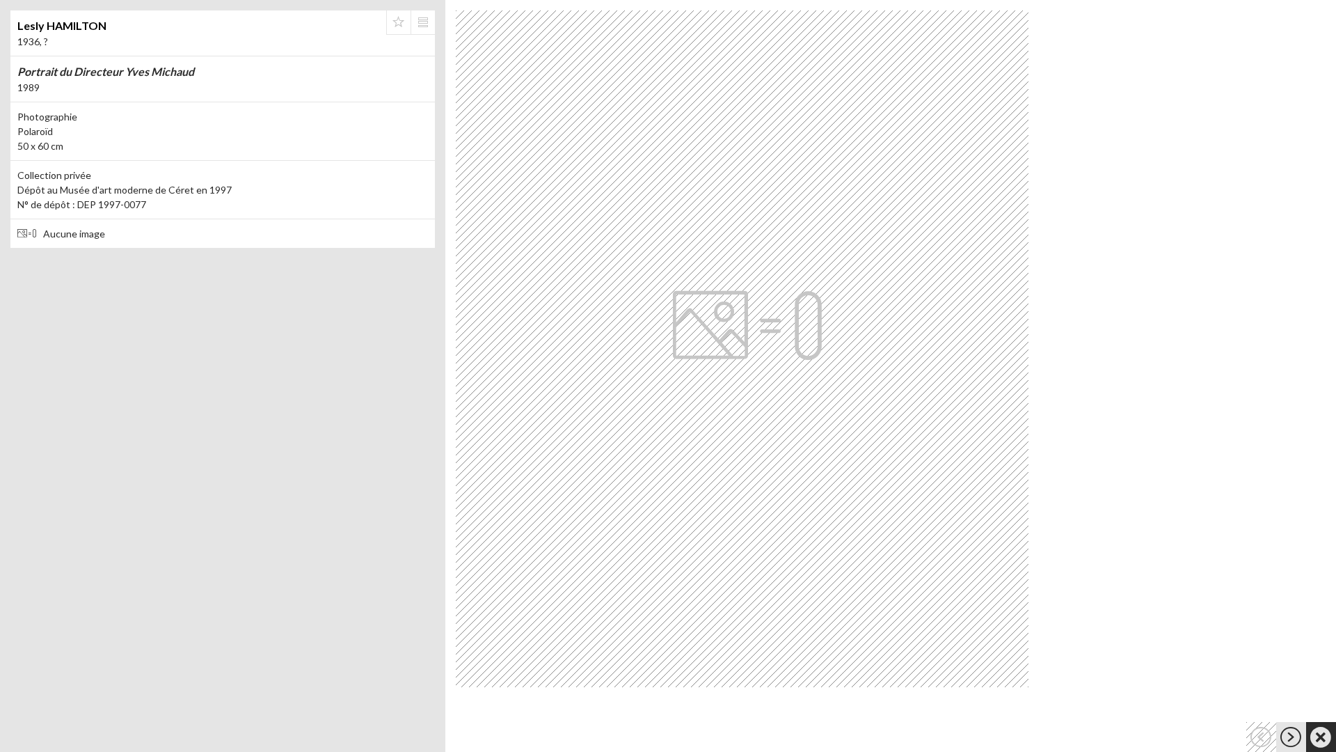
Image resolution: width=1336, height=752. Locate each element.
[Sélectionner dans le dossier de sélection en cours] (399, 22)
